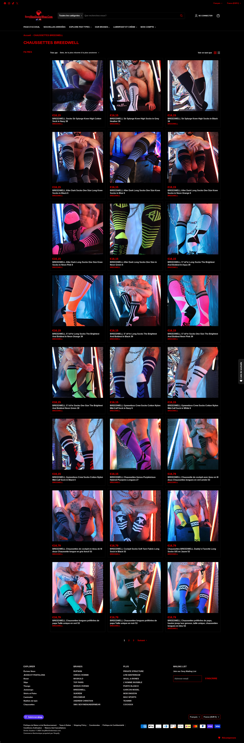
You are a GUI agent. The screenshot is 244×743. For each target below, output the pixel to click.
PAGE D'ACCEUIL (32, 27)
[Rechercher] (181, 16)
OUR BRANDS (102, 27)
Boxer (26, 679)
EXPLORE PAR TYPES (79, 27)
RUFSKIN (77, 671)
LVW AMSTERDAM (131, 675)
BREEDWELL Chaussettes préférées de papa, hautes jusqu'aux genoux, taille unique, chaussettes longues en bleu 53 (193, 623)
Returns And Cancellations (55, 728)
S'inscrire (211, 678)
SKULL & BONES (131, 679)
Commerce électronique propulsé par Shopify (41, 733)
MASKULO (78, 679)
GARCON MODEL (131, 690)
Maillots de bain (30, 701)
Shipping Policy (80, 725)
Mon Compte (147, 27)
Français (217, 3)
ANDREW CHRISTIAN (83, 701)
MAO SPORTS (129, 697)
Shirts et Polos (30, 693)
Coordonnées (94, 725)
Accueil (27, 35)
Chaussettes (29, 704)
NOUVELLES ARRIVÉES (54, 27)
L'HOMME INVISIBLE (132, 682)
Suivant (141, 640)
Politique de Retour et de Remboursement (40, 725)
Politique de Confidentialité (113, 725)
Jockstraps (28, 690)
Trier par (54, 53)
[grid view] (215, 52)
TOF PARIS (78, 682)
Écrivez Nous (29, 671)
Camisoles (28, 697)
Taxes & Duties (65, 725)
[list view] (218, 52)
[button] (204, 15)
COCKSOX (128, 704)
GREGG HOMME (81, 675)
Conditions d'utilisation (33, 728)
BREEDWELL (57, 124)
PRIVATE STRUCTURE (133, 671)
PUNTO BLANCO (131, 686)
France (233, 3)
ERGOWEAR (79, 697)
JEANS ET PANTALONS (34, 675)
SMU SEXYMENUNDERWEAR (86, 704)
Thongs (27, 686)
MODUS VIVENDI (81, 686)
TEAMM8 (127, 701)
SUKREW (77, 693)
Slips (26, 682)
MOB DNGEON (130, 693)
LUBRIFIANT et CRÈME (124, 27)
